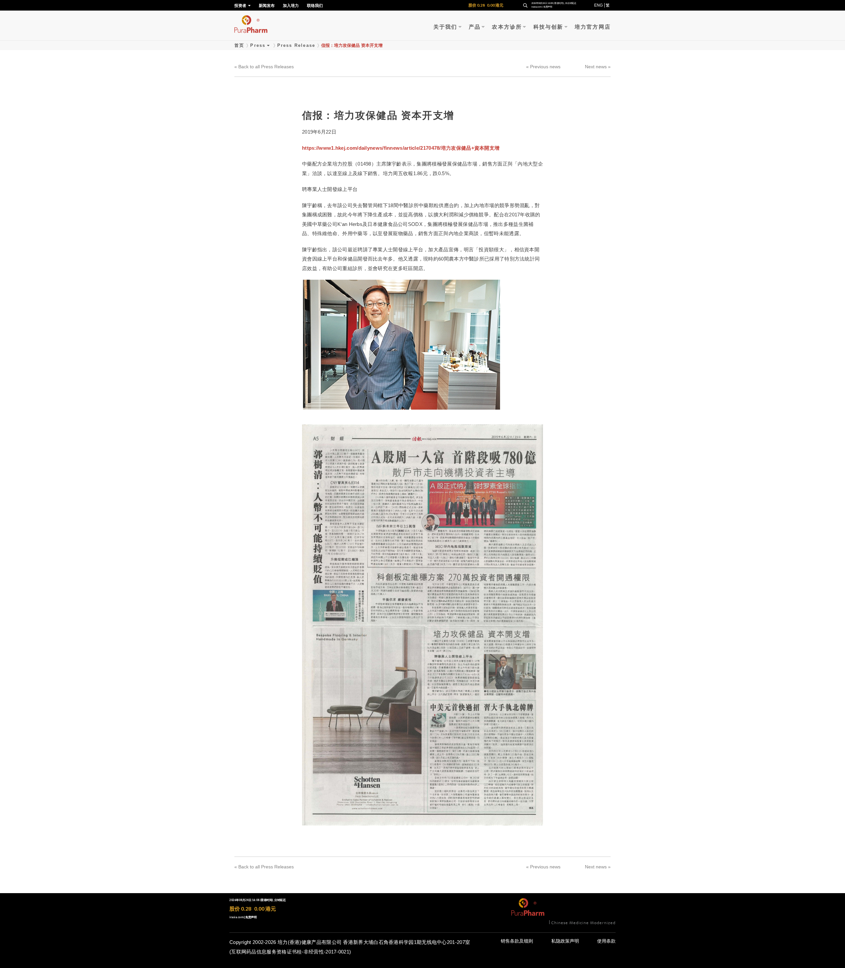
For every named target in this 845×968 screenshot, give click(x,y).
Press (257, 45)
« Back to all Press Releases (264, 66)
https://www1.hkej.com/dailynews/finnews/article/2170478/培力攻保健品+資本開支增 (400, 148)
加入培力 (291, 5)
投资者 (240, 5)
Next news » (598, 66)
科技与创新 (548, 27)
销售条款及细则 (517, 941)
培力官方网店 (593, 27)
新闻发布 (267, 5)
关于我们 (445, 27)
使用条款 (606, 941)
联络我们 (315, 5)
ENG (598, 5)
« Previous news (543, 66)
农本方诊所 (507, 27)
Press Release (296, 45)
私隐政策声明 (565, 941)
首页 (239, 45)
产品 (475, 27)
